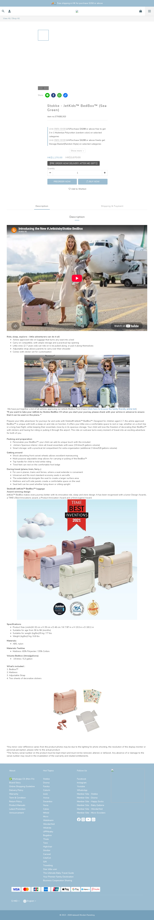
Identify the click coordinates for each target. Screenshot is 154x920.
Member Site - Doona (87, 797)
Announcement (16, 812)
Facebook (81, 778)
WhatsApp (82, 790)
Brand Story (15, 782)
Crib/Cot (47, 857)
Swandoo (47, 801)
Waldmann (48, 820)
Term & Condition (17, 797)
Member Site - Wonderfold (90, 809)
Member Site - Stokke (87, 794)
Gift (45, 861)
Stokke (46, 778)
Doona (46, 782)
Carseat (47, 854)
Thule (46, 839)
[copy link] (65, 95)
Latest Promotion (17, 809)
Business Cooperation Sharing (57, 880)
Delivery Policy (16, 790)
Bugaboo (47, 835)
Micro (45, 816)
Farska (46, 786)
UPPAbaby (48, 831)
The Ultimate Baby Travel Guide (58, 873)
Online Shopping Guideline (22, 786)
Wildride (47, 827)
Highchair (47, 846)
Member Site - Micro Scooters (91, 812)
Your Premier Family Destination (58, 876)
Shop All (16, 18)
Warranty (13, 794)
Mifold (46, 812)
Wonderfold (49, 824)
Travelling (48, 865)
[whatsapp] (59, 95)
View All (7, 18)
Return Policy (15, 801)
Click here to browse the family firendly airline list (112, 409)
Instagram (81, 782)
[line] (47, 95)
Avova (46, 797)
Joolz (45, 794)
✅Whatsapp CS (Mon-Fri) (21, 778)
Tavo (45, 842)
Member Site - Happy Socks (90, 801)
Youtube (81, 786)
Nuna (45, 805)
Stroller (46, 850)
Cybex (46, 809)
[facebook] (53, 95)
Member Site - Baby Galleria (90, 805)
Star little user (50, 869)
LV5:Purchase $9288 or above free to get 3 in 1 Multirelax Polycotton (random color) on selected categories (77, 132)
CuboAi (46, 790)
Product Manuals (17, 805)
